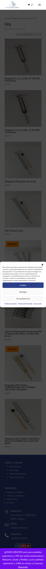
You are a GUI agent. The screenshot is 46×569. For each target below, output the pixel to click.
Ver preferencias (23, 298)
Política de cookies (11, 304)
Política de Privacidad (25, 304)
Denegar (23, 292)
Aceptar (23, 285)
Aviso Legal (37, 304)
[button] (42, 264)
